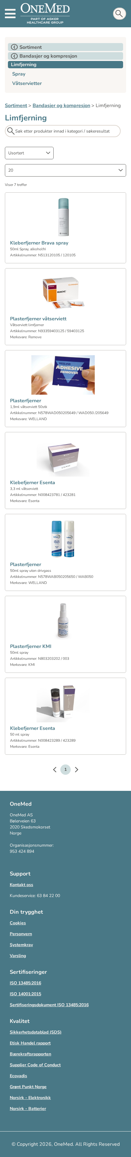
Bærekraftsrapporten (30, 1054)
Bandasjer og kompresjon (61, 105)
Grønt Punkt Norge (28, 1087)
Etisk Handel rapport (30, 1043)
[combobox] (29, 153)
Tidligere (57, 770)
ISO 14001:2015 (25, 994)
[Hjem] (45, 13)
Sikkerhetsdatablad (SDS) (36, 1032)
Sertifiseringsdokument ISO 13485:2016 (49, 1005)
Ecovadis (18, 1076)
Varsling (18, 956)
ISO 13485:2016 (25, 983)
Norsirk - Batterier (28, 1108)
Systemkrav (21, 945)
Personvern (21, 934)
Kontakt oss (21, 885)
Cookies (18, 923)
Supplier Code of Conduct (35, 1065)
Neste (73, 770)
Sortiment (16, 105)
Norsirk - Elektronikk (30, 1098)
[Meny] (10, 14)
